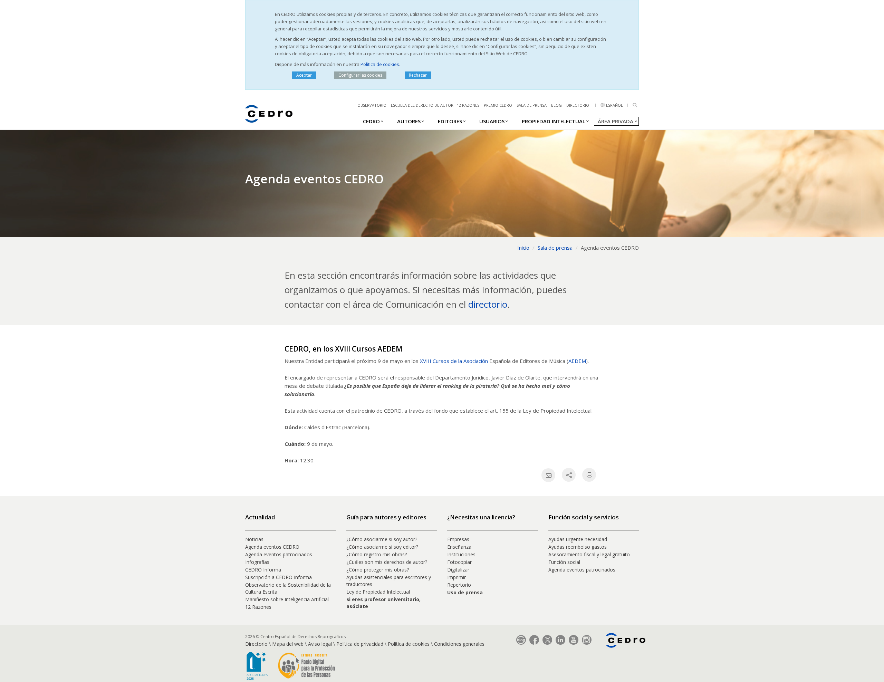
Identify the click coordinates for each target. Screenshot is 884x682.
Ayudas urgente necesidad (577, 539)
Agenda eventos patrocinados (278, 554)
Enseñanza (459, 547)
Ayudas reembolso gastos (577, 547)
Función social (564, 562)
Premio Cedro (498, 105)
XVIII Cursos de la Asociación (454, 360)
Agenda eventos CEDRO (272, 547)
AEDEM (577, 360)
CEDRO (371, 121)
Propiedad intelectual (553, 121)
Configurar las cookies (360, 75)
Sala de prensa (532, 105)
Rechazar (418, 75)
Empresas (458, 539)
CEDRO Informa (263, 569)
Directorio (577, 105)
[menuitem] (371, 120)
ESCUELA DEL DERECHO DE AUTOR (422, 105)
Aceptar (304, 75)
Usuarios (492, 121)
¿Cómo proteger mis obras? (377, 569)
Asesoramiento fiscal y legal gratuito (589, 554)
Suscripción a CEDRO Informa (278, 577)
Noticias (254, 539)
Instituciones (461, 554)
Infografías (257, 562)
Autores (409, 121)
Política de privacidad (359, 644)
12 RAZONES (468, 105)
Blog (556, 105)
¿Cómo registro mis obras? (376, 554)
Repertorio (459, 585)
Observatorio (371, 105)
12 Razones (258, 607)
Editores (450, 121)
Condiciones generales (459, 644)
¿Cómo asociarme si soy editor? (382, 547)
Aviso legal (320, 644)
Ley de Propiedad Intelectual (378, 591)
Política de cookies (380, 64)
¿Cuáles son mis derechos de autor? (386, 562)
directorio (487, 304)
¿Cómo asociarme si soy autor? (381, 539)
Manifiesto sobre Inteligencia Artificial (287, 599)
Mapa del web (288, 644)
